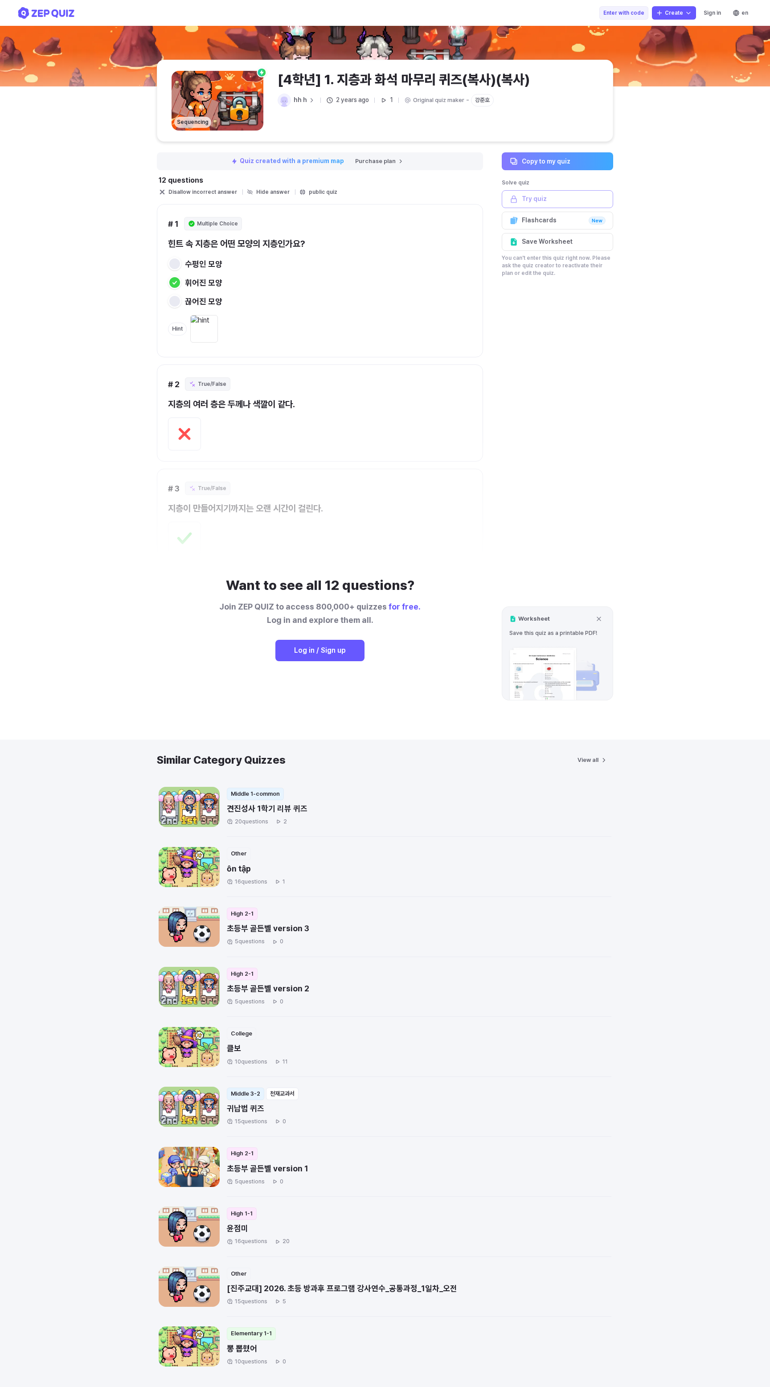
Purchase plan (375, 161)
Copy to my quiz (546, 160)
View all (588, 760)
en (744, 13)
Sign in (712, 13)
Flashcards (562, 220)
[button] (557, 653)
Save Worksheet (547, 241)
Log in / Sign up (320, 650)
